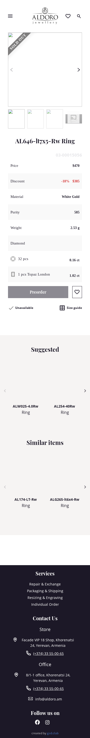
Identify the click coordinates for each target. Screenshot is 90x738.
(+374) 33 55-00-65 (48, 653)
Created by (45, 733)
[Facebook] (37, 723)
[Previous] (11, 69)
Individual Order (45, 604)
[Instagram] (47, 723)
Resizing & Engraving (45, 597)
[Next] (78, 69)
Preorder (38, 292)
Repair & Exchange (45, 584)
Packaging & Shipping (45, 590)
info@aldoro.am (48, 699)
